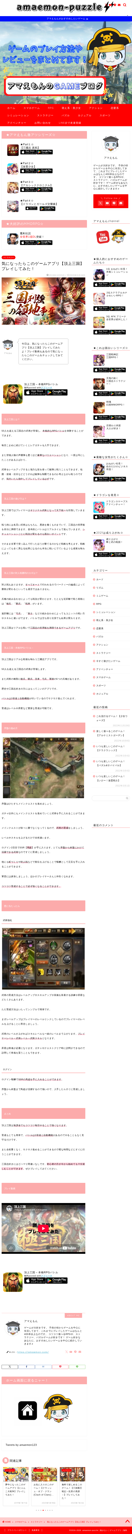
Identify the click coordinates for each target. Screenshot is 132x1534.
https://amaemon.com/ (33, 1352)
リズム (100, 588)
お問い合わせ (42, 122)
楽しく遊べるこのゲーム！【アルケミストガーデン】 (110, 733)
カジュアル (85, 115)
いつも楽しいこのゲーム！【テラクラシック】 (110, 748)
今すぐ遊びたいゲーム (108, 661)
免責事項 (35, 1530)
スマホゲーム (32, 107)
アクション (96, 107)
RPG (51, 107)
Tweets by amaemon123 (21, 1445)
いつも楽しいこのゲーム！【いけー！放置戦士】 (110, 778)
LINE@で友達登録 (70, 122)
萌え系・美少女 (71, 107)
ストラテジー (45, 115)
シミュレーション (18, 115)
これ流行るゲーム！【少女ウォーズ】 (112, 718)
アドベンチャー (16, 122)
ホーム (11, 107)
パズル (66, 115)
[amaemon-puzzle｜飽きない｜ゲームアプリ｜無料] (66, 15)
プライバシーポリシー (17, 1530)
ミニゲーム (102, 596)
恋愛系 (115, 107)
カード (100, 579)
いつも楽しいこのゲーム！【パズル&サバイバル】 (110, 763)
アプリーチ (46, 387)
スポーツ (105, 115)
